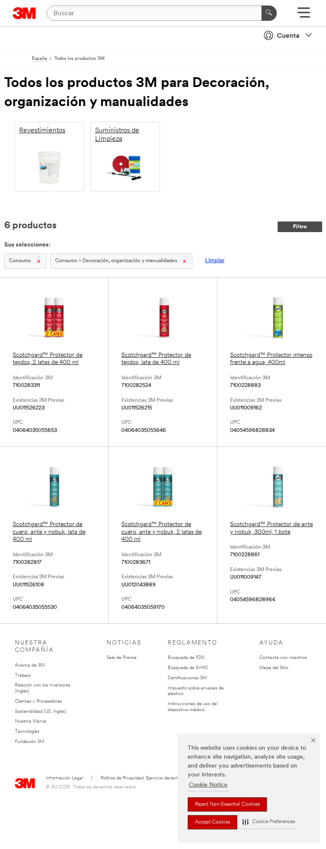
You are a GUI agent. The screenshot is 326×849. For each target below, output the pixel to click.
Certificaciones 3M (187, 678)
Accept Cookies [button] (212, 822)
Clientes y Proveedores (38, 701)
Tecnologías (27, 731)
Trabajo (23, 675)
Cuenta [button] (288, 36)
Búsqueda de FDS (186, 658)
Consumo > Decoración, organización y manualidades (116, 260)
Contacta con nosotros (283, 658)
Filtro (300, 227)
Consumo (20, 260)
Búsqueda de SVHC (188, 668)
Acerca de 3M (30, 665)
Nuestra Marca (30, 721)
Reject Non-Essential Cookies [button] (227, 804)
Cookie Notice (208, 785)
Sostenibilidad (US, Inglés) (40, 711)
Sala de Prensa (122, 658)
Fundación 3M (29, 742)
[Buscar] (269, 13)
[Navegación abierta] (304, 15)
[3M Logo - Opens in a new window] (24, 13)
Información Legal (64, 778)
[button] (269, 822)
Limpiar (215, 261)
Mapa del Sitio (273, 668)
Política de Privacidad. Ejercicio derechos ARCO (149, 778)
